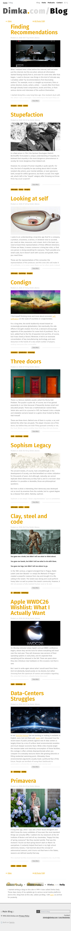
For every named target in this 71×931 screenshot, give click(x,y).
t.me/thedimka (64, 918)
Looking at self (29, 198)
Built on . (8, 922)
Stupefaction (27, 114)
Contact (60, 3)
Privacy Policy (24, 916)
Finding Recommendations (34, 29)
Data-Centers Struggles (27, 696)
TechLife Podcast (22, 735)
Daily (52, 895)
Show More (35, 101)
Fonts (44, 3)
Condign (21, 282)
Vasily (38, 738)
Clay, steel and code (29, 519)
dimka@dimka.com (50, 918)
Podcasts (51, 3)
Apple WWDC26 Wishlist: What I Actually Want (30, 607)
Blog (38, 3)
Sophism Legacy (31, 445)
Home (5, 3)
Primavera (23, 780)
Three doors (26, 361)
